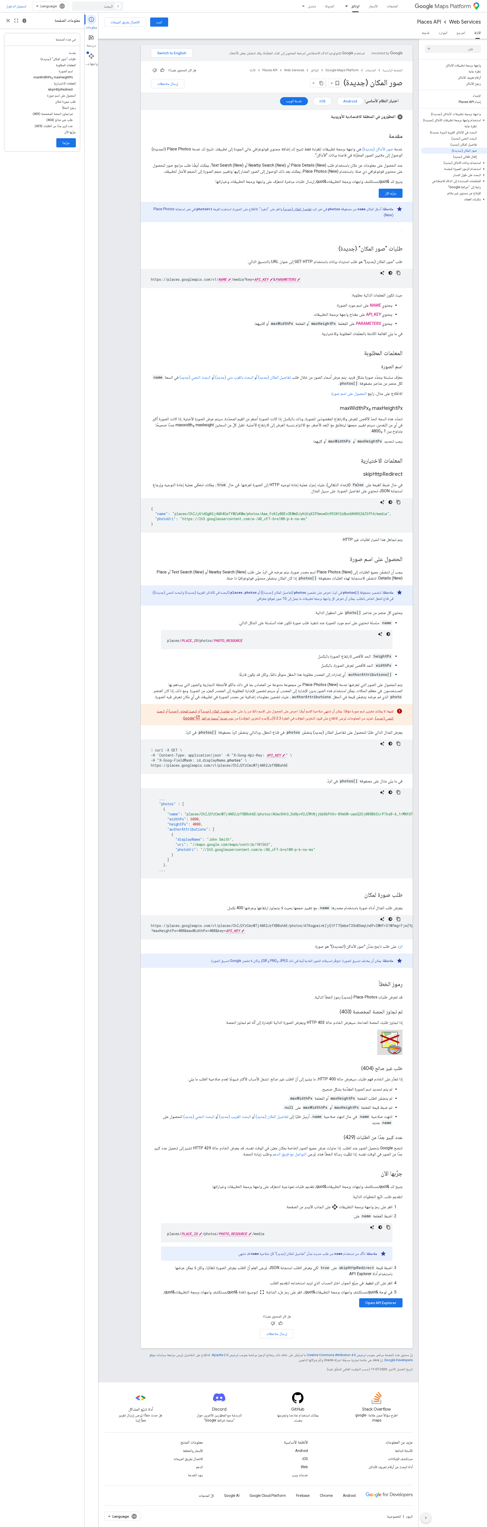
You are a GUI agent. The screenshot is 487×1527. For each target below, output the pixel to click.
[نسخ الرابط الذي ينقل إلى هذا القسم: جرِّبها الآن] (376, 1174)
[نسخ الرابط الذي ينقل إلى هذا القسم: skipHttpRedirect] (358, 474)
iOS (322, 101)
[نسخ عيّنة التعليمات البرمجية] (398, 273)
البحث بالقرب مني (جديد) (234, 377)
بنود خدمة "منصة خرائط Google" (208, 718)
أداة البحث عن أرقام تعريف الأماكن (391, 1467)
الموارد (443, 32)
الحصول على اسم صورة (349, 393)
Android (350, 101)
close (8, 20)
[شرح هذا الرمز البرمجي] (382, 273)
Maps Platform (452, 6)
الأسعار (373, 6)
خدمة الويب (294, 101)
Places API (429, 22)
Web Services (465, 22)
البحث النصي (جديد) (195, 377)
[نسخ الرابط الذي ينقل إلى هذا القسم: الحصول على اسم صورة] (345, 559)
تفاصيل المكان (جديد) (297, 209)
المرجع (461, 32)
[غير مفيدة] (155, 70)
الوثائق (355, 6)
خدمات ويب (300, 1475)
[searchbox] (453, 49)
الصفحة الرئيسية (392, 70)
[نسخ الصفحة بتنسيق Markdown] (321, 83)
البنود (409, 1516)
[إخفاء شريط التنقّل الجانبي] (426, 1518)
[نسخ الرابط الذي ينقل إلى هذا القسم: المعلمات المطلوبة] (359, 353)
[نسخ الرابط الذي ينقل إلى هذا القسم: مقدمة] (383, 136)
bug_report (24, 20)
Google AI (231, 1496)
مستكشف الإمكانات (400, 1459)
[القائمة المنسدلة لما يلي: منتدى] (302, 6)
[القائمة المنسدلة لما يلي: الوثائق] (345, 6)
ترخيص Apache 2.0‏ (225, 1355)
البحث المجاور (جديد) (183, 711)
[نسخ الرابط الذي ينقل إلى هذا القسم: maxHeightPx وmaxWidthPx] (335, 409)
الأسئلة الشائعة (404, 1451)
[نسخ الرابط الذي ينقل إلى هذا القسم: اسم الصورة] (376, 367)
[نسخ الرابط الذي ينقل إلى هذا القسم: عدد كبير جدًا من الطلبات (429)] (339, 1138)
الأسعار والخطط (193, 1451)
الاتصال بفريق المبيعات (125, 22)
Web (304, 1467)
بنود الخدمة (195, 1475)
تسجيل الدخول (16, 6)
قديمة (425, 32)
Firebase (303, 1496)
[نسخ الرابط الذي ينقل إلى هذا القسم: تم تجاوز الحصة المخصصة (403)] (334, 1012)
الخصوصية (394, 1516)
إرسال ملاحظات (167, 83)
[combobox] (97, 6)
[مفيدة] (162, 70)
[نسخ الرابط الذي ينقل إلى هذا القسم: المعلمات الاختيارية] (356, 461)
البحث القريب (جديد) (235, 1116)
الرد (400, 946)
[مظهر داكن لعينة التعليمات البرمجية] (390, 273)
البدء (159, 22)
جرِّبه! (66, 143)
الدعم (199, 1467)
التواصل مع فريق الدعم (289, 1154)
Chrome (326, 1496)
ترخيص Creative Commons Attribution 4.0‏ (336, 1355)
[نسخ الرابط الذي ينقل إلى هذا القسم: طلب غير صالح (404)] (356, 1069)
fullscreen (16, 20)
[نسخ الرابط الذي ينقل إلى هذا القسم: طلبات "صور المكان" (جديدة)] (333, 249)
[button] (454, 120)
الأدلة (477, 32)
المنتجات (392, 6)
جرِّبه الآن (390, 193)
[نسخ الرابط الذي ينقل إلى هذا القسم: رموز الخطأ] (374, 984)
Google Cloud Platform (268, 1496)
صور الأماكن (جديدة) (377, 149)
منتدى (312, 6)
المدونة (329, 6)
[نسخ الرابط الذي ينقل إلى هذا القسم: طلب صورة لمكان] (359, 895)
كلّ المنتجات (206, 1496)
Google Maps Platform (342, 70)
